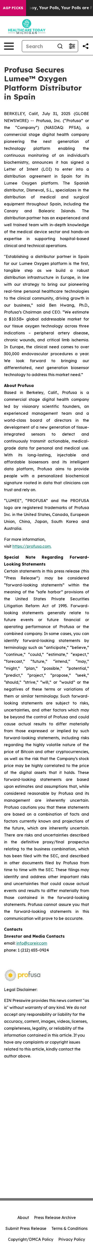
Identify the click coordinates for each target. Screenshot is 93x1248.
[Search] (60, 46)
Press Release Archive (55, 1217)
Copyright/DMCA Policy (30, 1239)
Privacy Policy (71, 1239)
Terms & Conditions (69, 1228)
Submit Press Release (25, 1228)
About (23, 1217)
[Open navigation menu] (9, 46)
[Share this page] (85, 46)
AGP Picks (13, 8)
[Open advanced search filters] (72, 46)
